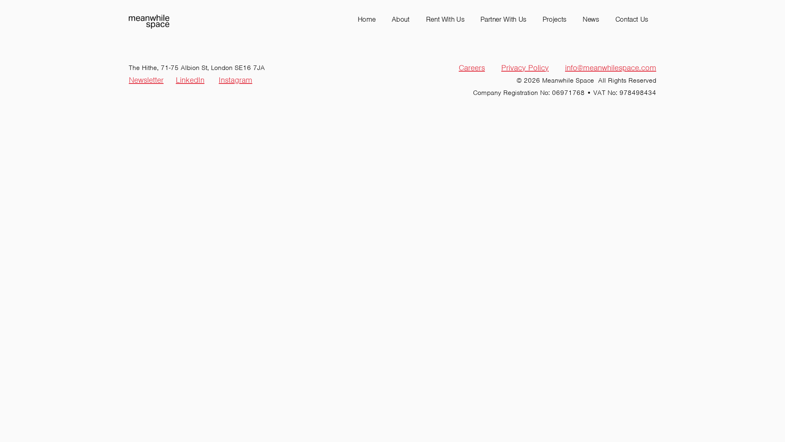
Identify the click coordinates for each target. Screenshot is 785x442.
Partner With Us (503, 19)
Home (367, 19)
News (591, 19)
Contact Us (631, 19)
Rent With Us (445, 19)
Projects (554, 19)
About (400, 19)
